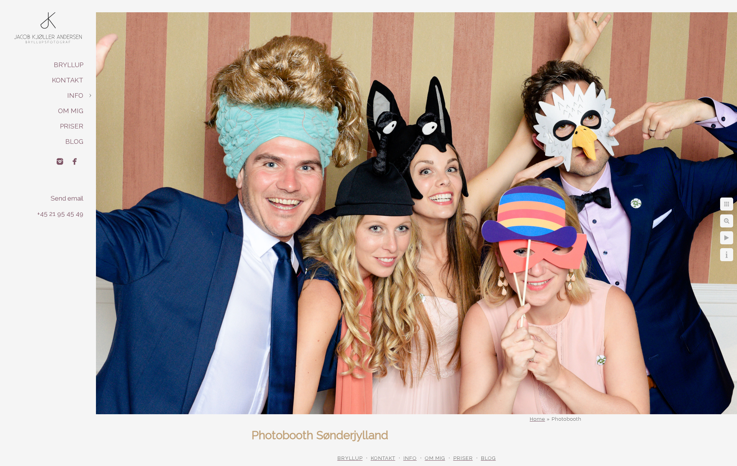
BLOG (74, 141)
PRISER (71, 126)
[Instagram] (59, 161)
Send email (67, 198)
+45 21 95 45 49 (60, 213)
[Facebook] (74, 161)
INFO (75, 95)
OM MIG (70, 111)
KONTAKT (67, 80)
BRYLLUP (68, 65)
